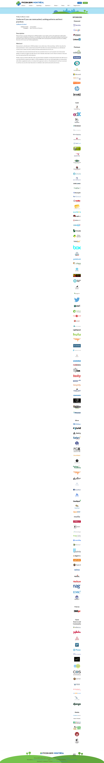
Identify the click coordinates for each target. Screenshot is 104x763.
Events (31, 5)
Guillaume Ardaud (21, 24)
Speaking (38, 5)
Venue (56, 5)
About (23, 5)
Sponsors (47, 5)
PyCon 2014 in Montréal (30, 3)
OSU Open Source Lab (71, 759)
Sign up (85, 2)
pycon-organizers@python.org (60, 761)
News (62, 5)
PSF (68, 5)
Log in (79, 2)
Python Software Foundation (63, 758)
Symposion (53, 759)
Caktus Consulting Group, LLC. (40, 759)
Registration (77, 5)
